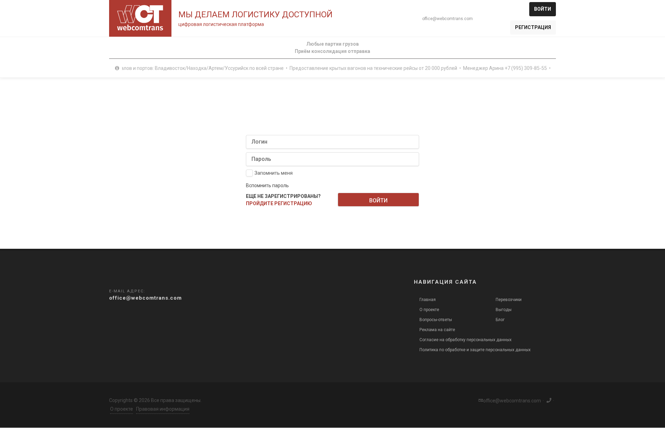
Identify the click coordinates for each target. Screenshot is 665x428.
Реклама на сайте (437, 329)
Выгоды (504, 309)
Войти (542, 9)
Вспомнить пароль (267, 185)
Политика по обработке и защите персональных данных (475, 349)
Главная (427, 299)
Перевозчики (509, 299)
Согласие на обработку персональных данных (465, 339)
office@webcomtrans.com (447, 18)
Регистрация (533, 27)
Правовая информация (162, 409)
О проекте (429, 309)
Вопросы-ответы (435, 319)
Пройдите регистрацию (279, 203)
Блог (500, 319)
